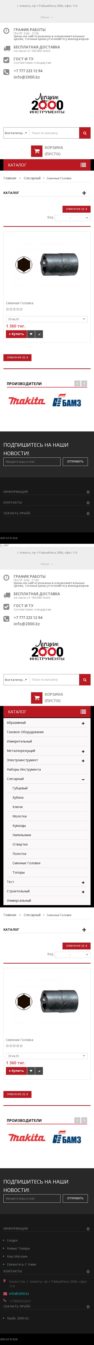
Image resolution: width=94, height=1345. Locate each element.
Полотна (19, 853)
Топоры (19, 872)
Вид (50, 217)
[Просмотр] (44, 263)
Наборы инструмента (24, 769)
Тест (10, 882)
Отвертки (20, 844)
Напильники (22, 835)
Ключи (18, 807)
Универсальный (19, 900)
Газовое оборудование (25, 732)
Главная (9, 178)
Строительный (18, 891)
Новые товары (18, 1248)
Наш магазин (17, 1256)
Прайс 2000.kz (18, 1318)
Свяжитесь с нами (21, 1264)
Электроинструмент (22, 760)
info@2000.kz (19, 1293)
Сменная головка (19, 303)
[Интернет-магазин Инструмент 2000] (47, 103)
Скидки (12, 1240)
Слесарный (15, 779)
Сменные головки (26, 863)
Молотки (20, 816)
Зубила (18, 797)
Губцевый (20, 788)
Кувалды (19, 825)
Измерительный (19, 741)
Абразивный (16, 722)
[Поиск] (85, 133)
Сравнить (39, 334)
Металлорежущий (21, 750)
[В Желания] (31, 334)
